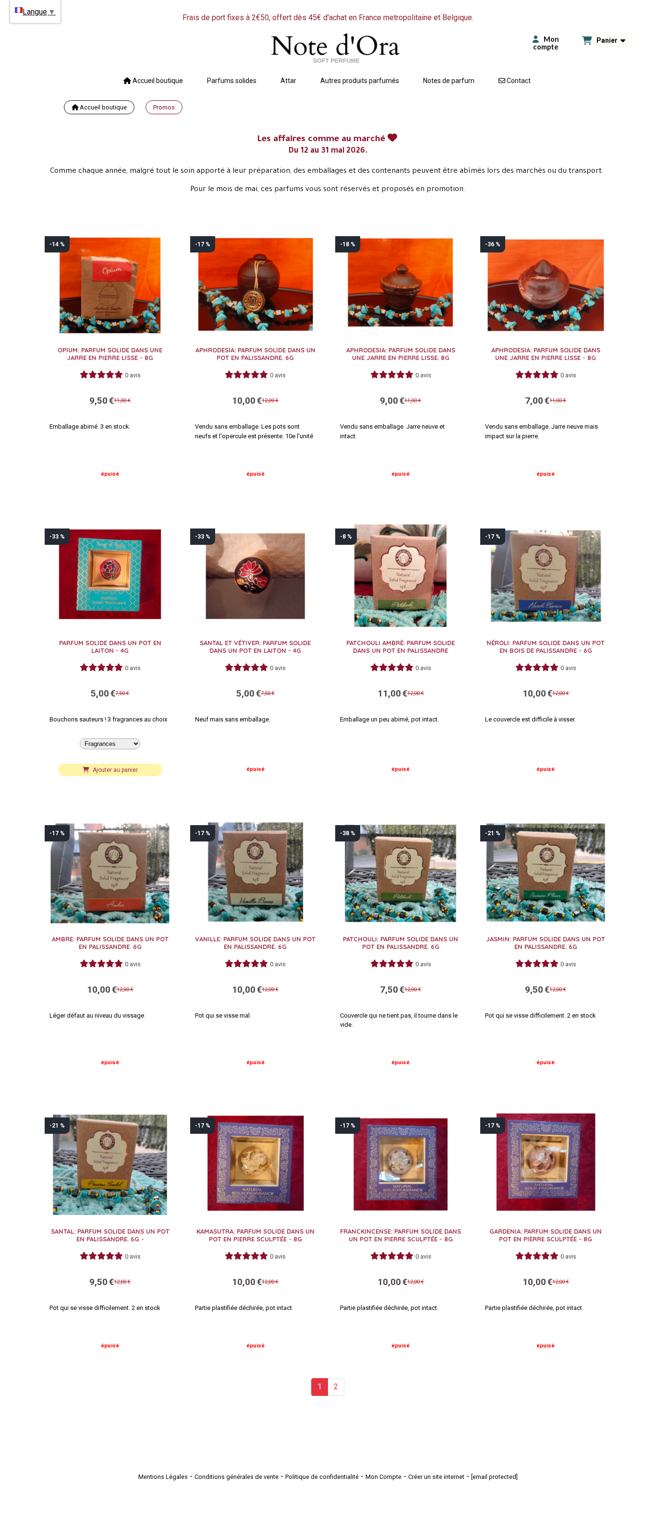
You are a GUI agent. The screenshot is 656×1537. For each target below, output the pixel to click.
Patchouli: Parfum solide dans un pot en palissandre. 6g (400, 942)
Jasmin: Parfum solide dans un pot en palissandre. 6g (545, 942)
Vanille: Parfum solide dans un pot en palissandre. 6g (255, 942)
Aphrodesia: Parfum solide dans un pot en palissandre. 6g (255, 353)
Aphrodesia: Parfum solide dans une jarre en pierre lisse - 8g (545, 353)
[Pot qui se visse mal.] (255, 863)
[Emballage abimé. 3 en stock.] (110, 274)
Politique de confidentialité (322, 1476)
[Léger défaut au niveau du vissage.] (110, 863)
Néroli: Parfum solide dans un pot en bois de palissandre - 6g (545, 646)
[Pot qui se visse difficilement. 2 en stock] (545, 863)
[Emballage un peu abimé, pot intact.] (400, 566)
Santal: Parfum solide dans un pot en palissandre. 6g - (110, 1235)
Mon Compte (383, 1476)
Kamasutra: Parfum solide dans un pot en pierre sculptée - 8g (255, 1235)
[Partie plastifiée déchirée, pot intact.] (255, 1155)
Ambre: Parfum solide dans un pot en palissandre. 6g (110, 942)
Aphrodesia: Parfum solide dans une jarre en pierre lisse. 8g (400, 353)
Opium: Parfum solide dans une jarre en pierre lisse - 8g (110, 353)
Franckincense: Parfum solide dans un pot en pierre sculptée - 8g (400, 1235)
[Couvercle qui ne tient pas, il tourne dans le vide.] (400, 863)
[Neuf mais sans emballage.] (255, 566)
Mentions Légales (163, 1476)
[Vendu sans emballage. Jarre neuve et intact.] (400, 274)
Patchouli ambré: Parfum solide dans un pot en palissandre (400, 646)
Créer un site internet (436, 1476)
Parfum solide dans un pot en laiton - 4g (110, 646)
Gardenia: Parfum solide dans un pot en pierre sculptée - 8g (545, 1235)
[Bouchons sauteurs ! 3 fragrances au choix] (110, 566)
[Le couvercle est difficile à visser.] (545, 566)
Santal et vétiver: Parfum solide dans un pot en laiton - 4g (255, 646)
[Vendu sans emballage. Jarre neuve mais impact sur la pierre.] (545, 274)
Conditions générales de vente (236, 1476)
